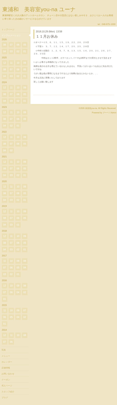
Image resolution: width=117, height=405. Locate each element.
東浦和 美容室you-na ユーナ (39, 9)
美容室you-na (91, 108)
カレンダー (7, 362)
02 (18, 51)
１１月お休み (47, 36)
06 (18, 44)
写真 (4, 350)
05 (24, 44)
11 (11, 63)
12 (4, 63)
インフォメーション (11, 35)
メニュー (6, 356)
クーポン (6, 379)
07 (11, 44)
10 (18, 63)
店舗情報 (6, 368)
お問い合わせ (8, 373)
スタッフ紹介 (8, 391)
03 (11, 51)
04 (4, 51)
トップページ (8, 29)
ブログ (5, 397)
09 (24, 63)
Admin (113, 113)
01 (24, 51)
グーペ (106, 113)
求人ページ (7, 385)
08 (4, 44)
